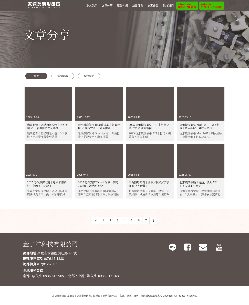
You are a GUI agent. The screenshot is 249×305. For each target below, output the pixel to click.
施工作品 (153, 5)
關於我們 (92, 5)
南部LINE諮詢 (187, 6)
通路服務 (137, 5)
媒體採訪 (89, 76)
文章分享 (107, 5)
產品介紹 (122, 5)
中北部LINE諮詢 (211, 6)
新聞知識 (62, 76)
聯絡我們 (168, 5)
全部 (36, 76)
